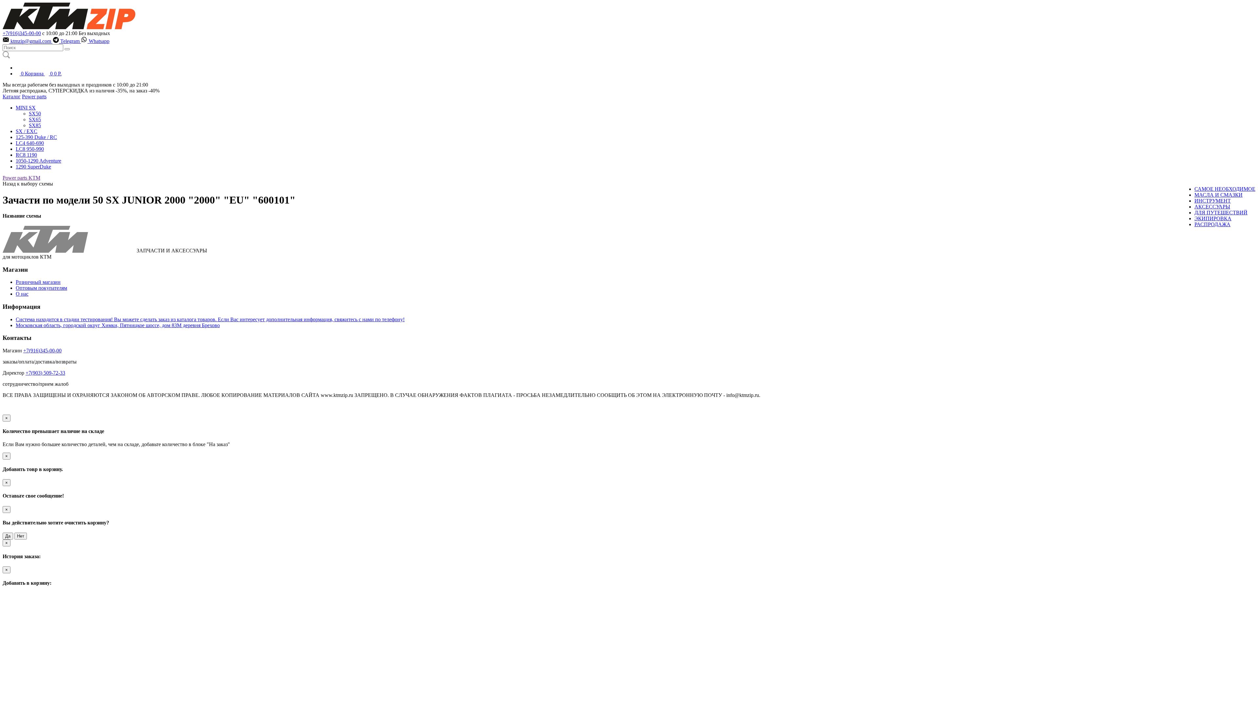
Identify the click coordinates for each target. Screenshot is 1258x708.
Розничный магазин (38, 282)
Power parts (34, 96)
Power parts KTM (21, 178)
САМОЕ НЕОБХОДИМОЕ (1224, 189)
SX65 (35, 119)
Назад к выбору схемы (28, 184)
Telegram (70, 41)
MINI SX (26, 107)
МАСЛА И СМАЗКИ (1218, 195)
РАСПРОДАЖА (1212, 224)
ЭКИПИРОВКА (1212, 218)
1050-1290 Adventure (38, 161)
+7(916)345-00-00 (22, 33)
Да (7, 536)
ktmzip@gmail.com (30, 41)
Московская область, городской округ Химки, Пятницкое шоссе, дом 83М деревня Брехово (118, 325)
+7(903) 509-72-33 (45, 373)
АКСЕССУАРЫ (1212, 206)
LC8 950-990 (30, 149)
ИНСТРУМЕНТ (1212, 201)
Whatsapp (98, 41)
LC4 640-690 (30, 143)
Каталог (12, 96)
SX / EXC (26, 131)
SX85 (35, 125)
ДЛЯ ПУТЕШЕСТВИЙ (1221, 212)
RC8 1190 (26, 155)
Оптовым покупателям (41, 288)
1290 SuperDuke (33, 166)
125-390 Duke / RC (36, 137)
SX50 (35, 113)
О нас (22, 294)
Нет (20, 536)
